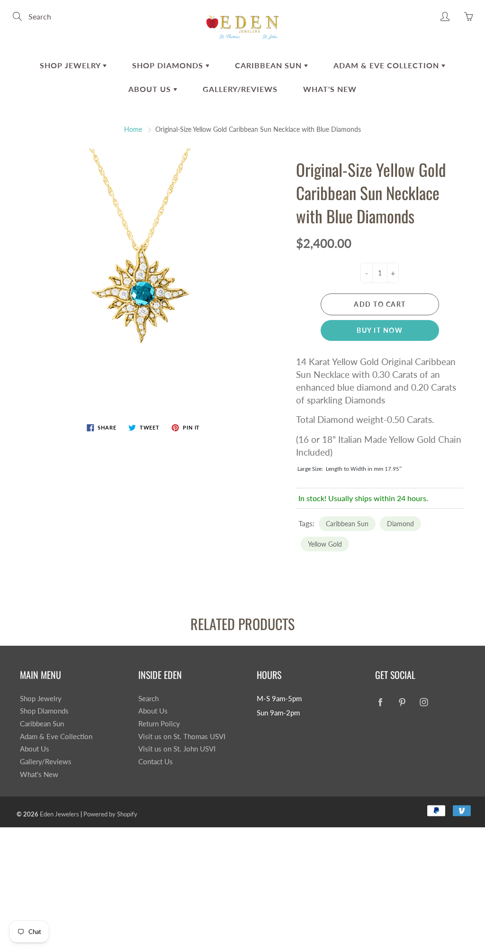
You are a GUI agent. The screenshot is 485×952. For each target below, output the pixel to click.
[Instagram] (423, 702)
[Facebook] (380, 702)
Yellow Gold (325, 544)
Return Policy (159, 724)
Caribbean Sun (269, 65)
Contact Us (155, 762)
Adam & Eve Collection (387, 65)
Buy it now (380, 330)
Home (133, 129)
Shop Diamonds (169, 65)
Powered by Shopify (110, 814)
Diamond (400, 524)
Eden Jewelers (59, 814)
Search (148, 699)
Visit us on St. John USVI (177, 749)
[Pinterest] (402, 702)
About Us (150, 88)
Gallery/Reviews (240, 88)
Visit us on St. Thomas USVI (181, 736)
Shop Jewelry (71, 65)
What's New (330, 88)
